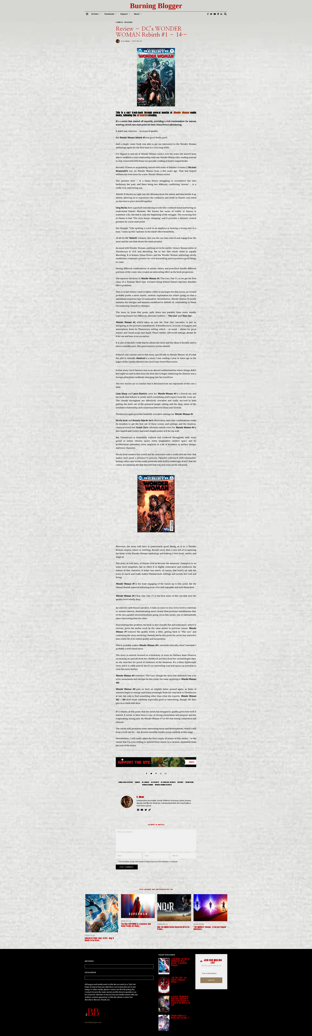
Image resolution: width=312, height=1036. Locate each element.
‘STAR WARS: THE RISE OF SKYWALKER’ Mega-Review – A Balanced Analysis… (180, 962)
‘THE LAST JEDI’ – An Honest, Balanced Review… (178, 979)
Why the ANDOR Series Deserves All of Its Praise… (173, 928)
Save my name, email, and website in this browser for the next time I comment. (148, 862)
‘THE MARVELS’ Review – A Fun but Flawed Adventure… (210, 928)
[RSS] (221, 14)
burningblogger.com (93, 1022)
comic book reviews (125, 782)
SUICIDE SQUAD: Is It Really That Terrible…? (180, 1016)
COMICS (119, 22)
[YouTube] (214, 14)
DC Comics (145, 782)
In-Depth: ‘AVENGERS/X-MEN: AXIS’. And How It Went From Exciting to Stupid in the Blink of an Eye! (180, 1000)
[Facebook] (208, 14)
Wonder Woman (147, 785)
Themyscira (189, 782)
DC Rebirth (155, 782)
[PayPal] (218, 14)
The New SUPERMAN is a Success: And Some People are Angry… (136, 925)
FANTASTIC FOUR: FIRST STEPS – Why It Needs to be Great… (99, 939)
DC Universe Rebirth (168, 782)
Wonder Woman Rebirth (163, 785)
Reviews (128, 22)
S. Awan (126, 41)
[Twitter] (211, 14)
